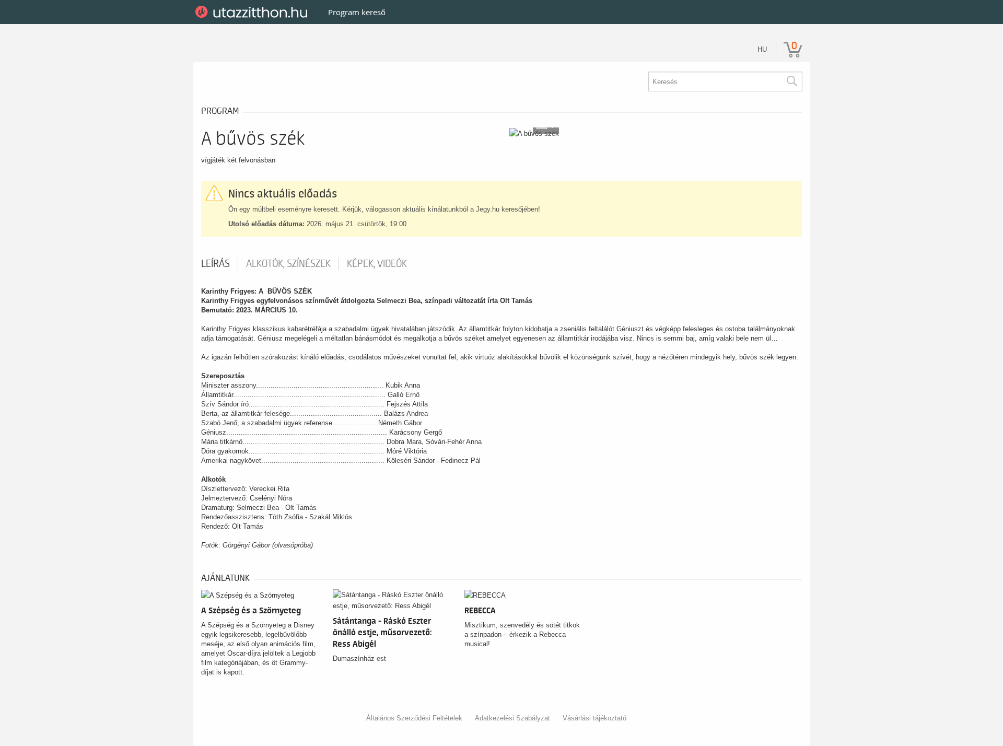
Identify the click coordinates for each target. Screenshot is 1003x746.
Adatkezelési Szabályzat (512, 718)
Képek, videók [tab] (377, 264)
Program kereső (357, 12)
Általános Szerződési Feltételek (414, 718)
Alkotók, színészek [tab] (288, 264)
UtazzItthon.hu (253, 12)
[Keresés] (791, 81)
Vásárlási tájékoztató (594, 718)
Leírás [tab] (215, 264)
